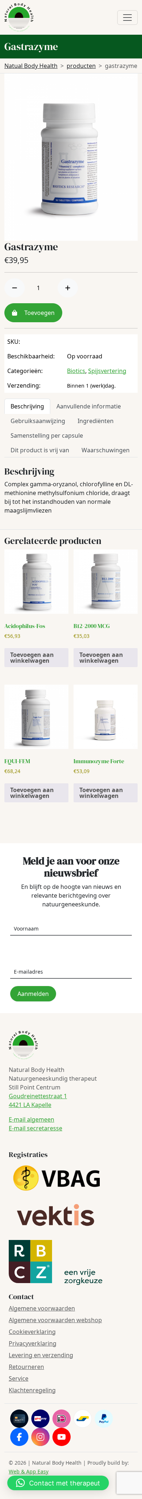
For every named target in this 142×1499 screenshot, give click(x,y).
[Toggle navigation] (127, 17)
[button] (58, 1483)
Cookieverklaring (32, 1332)
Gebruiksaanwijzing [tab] (38, 421)
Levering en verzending (41, 1355)
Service (18, 1378)
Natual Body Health (31, 66)
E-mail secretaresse (35, 1128)
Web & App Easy (28, 1471)
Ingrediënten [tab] (96, 421)
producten (81, 66)
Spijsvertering (107, 371)
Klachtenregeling (32, 1390)
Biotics (76, 371)
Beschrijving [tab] (27, 406)
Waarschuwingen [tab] (106, 450)
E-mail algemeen (31, 1119)
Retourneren (26, 1367)
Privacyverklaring (32, 1343)
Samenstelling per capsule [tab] (47, 435)
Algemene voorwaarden (42, 1308)
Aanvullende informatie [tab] (88, 406)
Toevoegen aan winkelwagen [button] (32, 658)
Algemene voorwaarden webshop (55, 1320)
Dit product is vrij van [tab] (40, 450)
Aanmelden (33, 994)
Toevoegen (39, 313)
